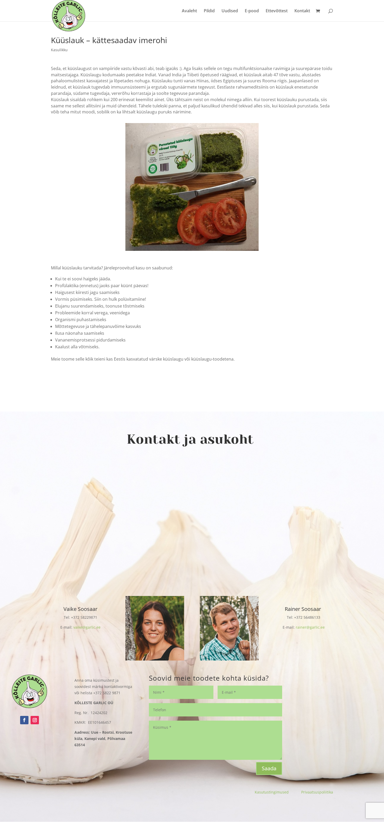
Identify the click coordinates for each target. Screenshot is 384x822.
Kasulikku (59, 49)
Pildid (209, 11)
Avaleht (189, 11)
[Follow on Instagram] (35, 720)
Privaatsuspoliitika (317, 792)
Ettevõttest (277, 11)
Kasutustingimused (278, 792)
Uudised (230, 11)
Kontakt (302, 11)
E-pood (252, 11)
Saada (269, 768)
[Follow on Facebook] (24, 720)
